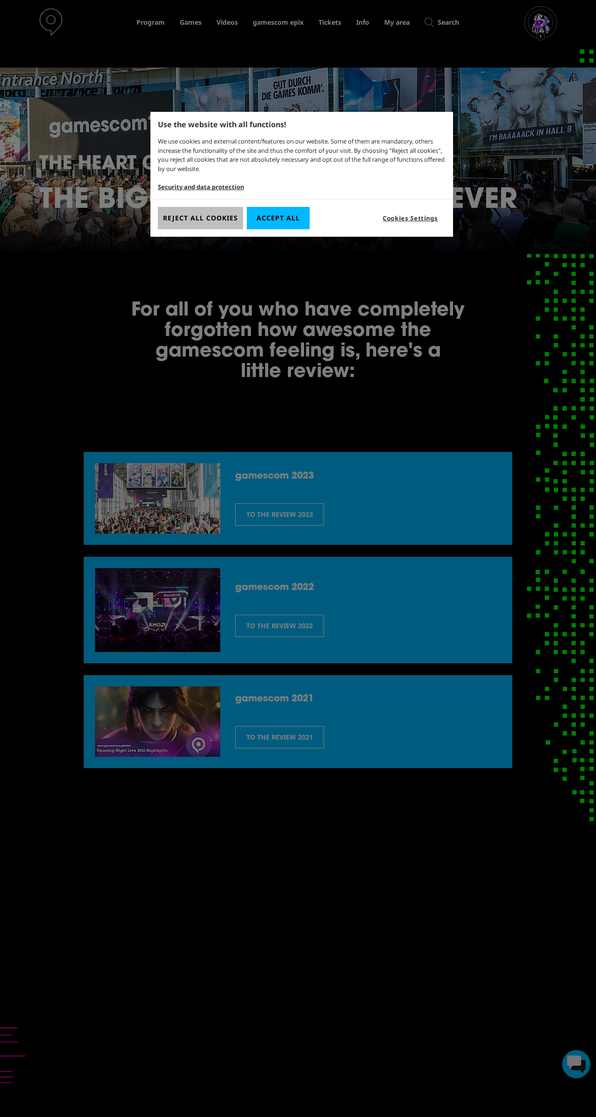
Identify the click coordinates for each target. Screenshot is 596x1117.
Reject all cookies (200, 217)
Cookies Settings (410, 218)
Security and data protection (201, 187)
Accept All (278, 217)
